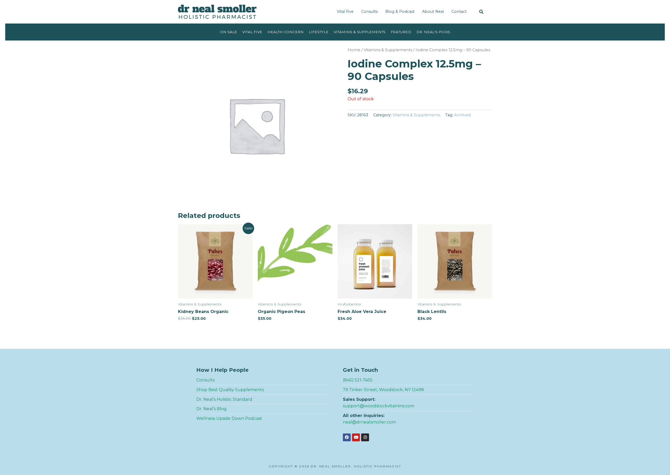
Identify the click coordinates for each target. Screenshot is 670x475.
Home (354, 50)
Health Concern (285, 32)
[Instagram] (365, 437)
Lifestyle (318, 32)
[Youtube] (356, 437)
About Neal (433, 11)
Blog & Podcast (400, 11)
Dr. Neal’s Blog (211, 408)
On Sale (228, 32)
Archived (462, 115)
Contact (459, 11)
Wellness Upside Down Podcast (229, 418)
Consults (369, 11)
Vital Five (345, 11)
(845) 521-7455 (357, 380)
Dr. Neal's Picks (433, 32)
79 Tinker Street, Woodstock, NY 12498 (383, 389)
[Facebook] (347, 437)
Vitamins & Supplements (360, 32)
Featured (401, 32)
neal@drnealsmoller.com (369, 422)
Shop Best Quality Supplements (230, 389)
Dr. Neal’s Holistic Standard (224, 399)
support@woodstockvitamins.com (378, 405)
